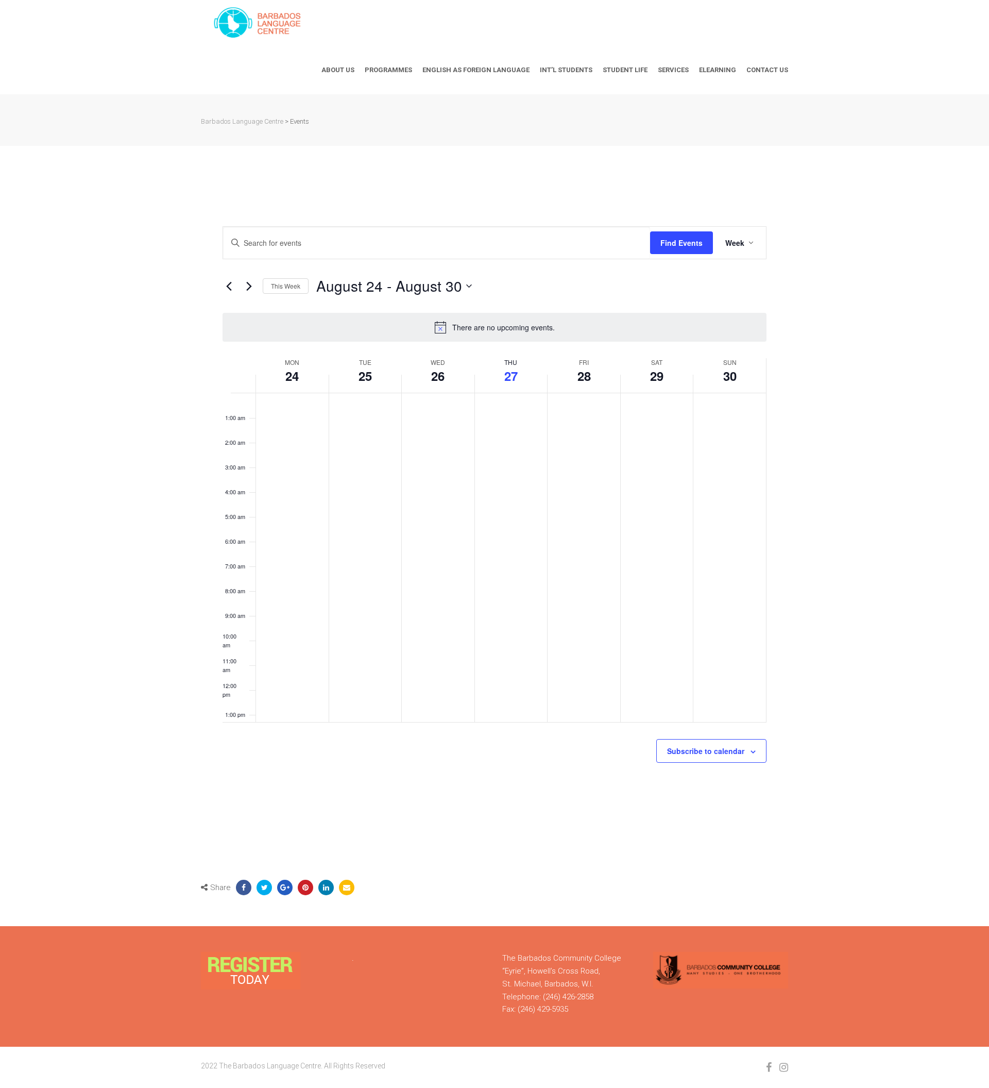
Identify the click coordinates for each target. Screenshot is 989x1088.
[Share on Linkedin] (326, 887)
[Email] (346, 887)
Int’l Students (566, 70)
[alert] (494, 327)
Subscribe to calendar (705, 751)
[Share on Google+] (285, 887)
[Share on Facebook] (243, 887)
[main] (494, 519)
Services (673, 70)
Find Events (681, 243)
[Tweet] (264, 887)
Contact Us (767, 70)
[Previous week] (229, 286)
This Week (285, 285)
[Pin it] (305, 887)
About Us (337, 70)
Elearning (717, 70)
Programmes (388, 70)
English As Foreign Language (476, 70)
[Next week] (249, 286)
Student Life (625, 70)
